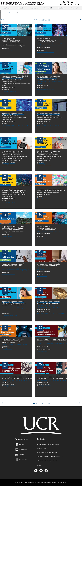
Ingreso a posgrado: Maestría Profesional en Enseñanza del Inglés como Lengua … (48, 77)
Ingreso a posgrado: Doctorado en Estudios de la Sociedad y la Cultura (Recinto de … (14, 228)
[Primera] (2, 403)
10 (49, 19)
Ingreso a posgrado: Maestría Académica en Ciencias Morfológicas (46, 40)
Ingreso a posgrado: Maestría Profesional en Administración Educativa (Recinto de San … (14, 303)
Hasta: (24, 28)
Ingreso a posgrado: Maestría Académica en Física (13, 114)
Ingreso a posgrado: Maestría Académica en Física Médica (48, 114)
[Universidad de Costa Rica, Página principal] (22, 3)
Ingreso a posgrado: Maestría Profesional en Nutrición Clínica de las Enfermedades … (14, 152)
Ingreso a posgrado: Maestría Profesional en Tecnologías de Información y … (13, 340)
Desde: (2, 28)
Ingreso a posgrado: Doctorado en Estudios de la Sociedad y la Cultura (51, 189)
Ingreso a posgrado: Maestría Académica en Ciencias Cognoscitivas (46, 228)
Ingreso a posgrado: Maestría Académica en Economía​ (48, 264)
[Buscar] (41, 20)
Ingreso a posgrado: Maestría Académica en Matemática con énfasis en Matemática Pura (14, 190)
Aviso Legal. (40, 482)
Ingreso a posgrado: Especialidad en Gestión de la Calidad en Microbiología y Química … (15, 77)
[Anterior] (3, 403)
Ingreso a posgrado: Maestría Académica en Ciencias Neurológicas (11, 40)
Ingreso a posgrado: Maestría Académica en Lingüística (13, 264)
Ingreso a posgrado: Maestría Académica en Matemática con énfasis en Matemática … (48, 152)
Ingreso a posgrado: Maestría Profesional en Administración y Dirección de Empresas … (19, 377)
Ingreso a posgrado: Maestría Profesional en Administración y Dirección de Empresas (54, 340)
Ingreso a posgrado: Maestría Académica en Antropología (48, 302)
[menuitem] (61, 5)
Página (35, 403)
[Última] (80, 19)
